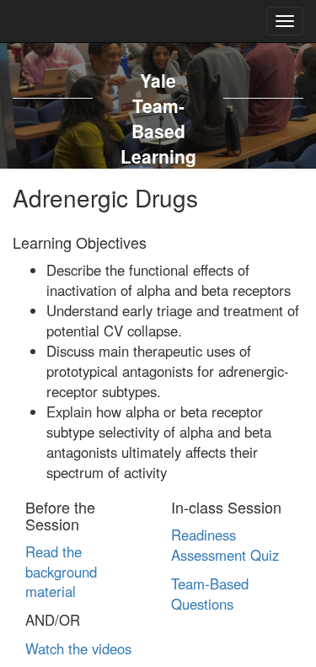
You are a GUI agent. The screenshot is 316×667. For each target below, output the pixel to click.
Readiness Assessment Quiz (225, 544)
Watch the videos (78, 648)
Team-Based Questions (210, 593)
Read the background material (61, 571)
